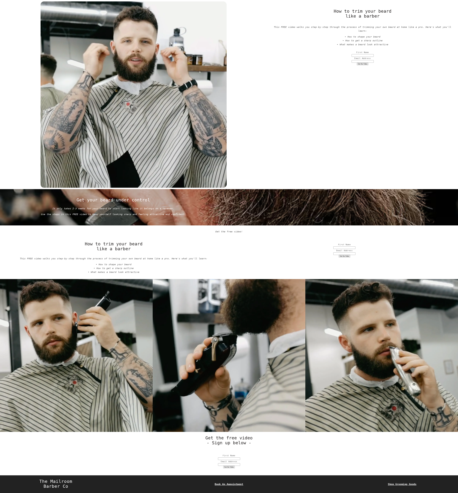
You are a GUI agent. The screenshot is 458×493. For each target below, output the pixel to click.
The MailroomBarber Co (55, 484)
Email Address (362, 58)
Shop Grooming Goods (402, 484)
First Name (362, 52)
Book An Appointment (229, 484)
